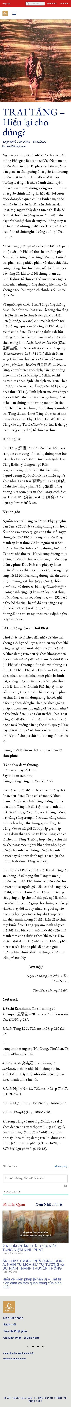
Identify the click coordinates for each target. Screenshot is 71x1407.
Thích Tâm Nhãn (19, 141)
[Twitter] (33, 1346)
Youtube (64, 3)
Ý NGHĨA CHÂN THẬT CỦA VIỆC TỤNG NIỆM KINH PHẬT (29, 1248)
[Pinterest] (43, 1346)
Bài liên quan (13, 1204)
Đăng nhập (63, 1166)
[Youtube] (38, 1346)
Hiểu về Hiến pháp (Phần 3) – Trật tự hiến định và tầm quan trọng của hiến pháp (31, 1283)
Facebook (52, 3)
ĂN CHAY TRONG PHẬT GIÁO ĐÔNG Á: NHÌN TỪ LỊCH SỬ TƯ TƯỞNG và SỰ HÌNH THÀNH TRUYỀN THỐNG (33, 1264)
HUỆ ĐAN (12, 1272)
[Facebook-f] (28, 1346)
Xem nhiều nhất (49, 1204)
